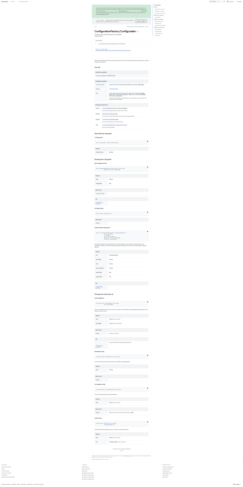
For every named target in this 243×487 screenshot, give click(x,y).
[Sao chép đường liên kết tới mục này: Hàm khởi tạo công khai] (113, 134)
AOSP (95, 26)
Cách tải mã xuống (5, 471)
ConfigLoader (99, 75)
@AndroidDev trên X (86, 469)
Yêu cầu (3, 469)
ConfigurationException (99, 203)
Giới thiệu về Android (6, 484)
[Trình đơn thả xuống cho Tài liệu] (15, 1)
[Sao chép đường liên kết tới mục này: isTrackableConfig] (106, 384)
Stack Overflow (166, 475)
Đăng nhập (239, 1)
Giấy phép (24, 484)
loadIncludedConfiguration (116, 93)
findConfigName (106, 108)
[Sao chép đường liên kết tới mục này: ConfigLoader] (104, 137)
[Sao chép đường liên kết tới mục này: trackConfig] (103, 418)
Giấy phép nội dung (128, 455)
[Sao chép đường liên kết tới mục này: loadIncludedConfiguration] (111, 227)
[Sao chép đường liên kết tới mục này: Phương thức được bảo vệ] (114, 294)
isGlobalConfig (113, 89)
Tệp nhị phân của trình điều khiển (8, 477)
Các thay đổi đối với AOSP (102, 14)
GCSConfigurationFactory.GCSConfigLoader (121, 50)
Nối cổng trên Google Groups (88, 479)
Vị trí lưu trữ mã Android (6, 467)
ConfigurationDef (100, 84)
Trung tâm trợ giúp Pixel (167, 469)
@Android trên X (85, 467)
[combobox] (215, 1)
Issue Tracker (165, 477)
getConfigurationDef (114, 84)
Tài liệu (12, 1)
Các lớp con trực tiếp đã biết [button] (113, 50)
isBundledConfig (106, 114)
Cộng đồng (13, 484)
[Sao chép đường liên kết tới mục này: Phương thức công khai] (112, 159)
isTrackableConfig (106, 119)
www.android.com (166, 471)
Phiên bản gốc (4, 475)
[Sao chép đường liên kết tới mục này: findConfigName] (105, 298)
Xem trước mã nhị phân (6, 473)
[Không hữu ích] (148, 27)
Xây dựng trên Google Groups (88, 477)
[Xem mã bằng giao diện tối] (147, 141)
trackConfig (105, 125)
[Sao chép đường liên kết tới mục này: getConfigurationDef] (108, 163)
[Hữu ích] (146, 27)
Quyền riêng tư (30, 484)
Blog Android (84, 471)
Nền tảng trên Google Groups (88, 475)
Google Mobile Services (167, 473)
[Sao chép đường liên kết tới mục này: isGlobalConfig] (104, 208)
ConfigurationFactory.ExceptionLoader (103, 50)
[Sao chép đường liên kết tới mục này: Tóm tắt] (101, 67)
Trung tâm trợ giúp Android (168, 467)
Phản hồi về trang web (39, 484)
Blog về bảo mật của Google (87, 473)
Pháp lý (18, 484)
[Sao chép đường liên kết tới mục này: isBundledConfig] (105, 351)
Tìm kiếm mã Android (23, 1)
